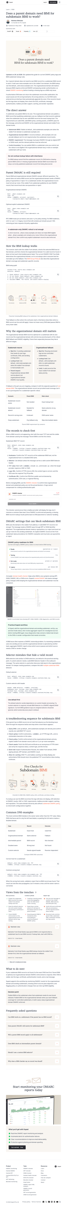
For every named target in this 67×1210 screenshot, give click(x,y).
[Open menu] (59, 2)
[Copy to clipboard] (58, 196)
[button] (33, 503)
